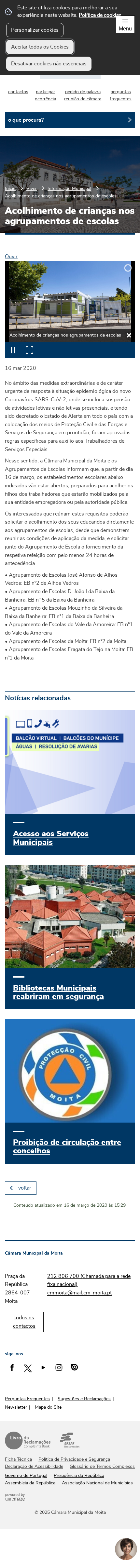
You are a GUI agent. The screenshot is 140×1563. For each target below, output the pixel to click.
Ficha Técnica (18, 1459)
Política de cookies (100, 15)
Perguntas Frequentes (27, 1399)
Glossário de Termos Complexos (102, 1466)
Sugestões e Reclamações (84, 1399)
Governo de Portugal (26, 1475)
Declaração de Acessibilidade (34, 1466)
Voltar (24, 1188)
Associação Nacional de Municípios (97, 1483)
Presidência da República (79, 1475)
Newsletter (16, 1407)
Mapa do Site (48, 1407)
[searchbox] (70, 120)
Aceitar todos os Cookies (40, 47)
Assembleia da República (30, 1483)
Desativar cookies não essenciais (49, 63)
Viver (31, 188)
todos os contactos (24, 1322)
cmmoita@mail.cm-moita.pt (79, 1292)
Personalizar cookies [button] (35, 30)
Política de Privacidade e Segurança (74, 1459)
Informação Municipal (69, 188)
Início (10, 188)
